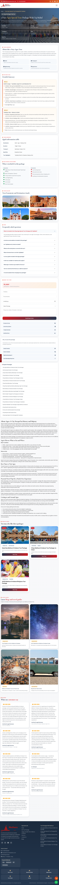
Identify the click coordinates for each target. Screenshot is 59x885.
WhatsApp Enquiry (6, 854)
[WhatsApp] (57, 1)
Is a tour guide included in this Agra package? (14, 256)
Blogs (23, 839)
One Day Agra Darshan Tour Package (10, 370)
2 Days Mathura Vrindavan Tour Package (11, 375)
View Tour (15, 554)
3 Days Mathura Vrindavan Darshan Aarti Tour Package (14, 380)
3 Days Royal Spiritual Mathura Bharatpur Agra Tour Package (15, 386)
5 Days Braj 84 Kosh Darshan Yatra (9, 412)
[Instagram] (52, 1)
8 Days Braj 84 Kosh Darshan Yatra (9, 407)
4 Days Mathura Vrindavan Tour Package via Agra (13, 399)
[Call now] (56, 878)
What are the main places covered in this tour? (14, 248)
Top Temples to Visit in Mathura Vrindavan (11, 643)
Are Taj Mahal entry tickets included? (12, 244)
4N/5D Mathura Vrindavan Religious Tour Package (13, 396)
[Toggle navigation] (56, 5)
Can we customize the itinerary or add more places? (16, 268)
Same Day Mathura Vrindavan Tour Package (14, 548)
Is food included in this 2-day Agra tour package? (15, 272)
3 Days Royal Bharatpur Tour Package (10, 383)
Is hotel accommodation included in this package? (15, 240)
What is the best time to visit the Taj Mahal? (14, 252)
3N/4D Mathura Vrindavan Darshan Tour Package (13, 388)
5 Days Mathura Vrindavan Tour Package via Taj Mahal (14, 401)
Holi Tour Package (25, 829)
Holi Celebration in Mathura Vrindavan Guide (40, 643)
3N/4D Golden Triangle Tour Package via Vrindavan (13, 393)
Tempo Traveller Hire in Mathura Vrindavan (28, 832)
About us (23, 835)
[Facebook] (50, 1)
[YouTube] (55, 1)
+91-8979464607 (5, 850)
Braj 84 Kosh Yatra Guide (36, 688)
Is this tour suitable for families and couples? (14, 260)
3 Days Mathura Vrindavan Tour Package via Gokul (13, 378)
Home (23, 828)
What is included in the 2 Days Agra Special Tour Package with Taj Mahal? (20, 231)
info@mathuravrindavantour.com (9, 852)
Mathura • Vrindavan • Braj (7, 856)
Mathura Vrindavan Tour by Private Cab (10, 688)
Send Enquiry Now (29, 318)
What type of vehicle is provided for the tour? (14, 264)
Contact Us (24, 837)
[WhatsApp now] (56, 882)
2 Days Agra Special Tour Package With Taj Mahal (13, 415)
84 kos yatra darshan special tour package (11, 409)
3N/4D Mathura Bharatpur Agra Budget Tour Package (13, 391)
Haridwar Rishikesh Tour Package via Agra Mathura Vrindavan (15, 404)
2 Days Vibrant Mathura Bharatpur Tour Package (12, 372)
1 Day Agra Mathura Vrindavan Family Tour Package (13, 367)
